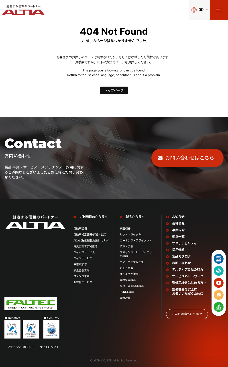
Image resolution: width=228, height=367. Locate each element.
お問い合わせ (181, 263)
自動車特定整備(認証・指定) (91, 234)
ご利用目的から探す (93, 217)
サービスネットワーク (187, 276)
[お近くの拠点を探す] (219, 307)
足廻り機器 (126, 268)
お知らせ (178, 217)
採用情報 (178, 249)
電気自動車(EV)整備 (85, 246)
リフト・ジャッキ (130, 234)
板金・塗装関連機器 (132, 286)
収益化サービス (82, 282)
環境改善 (125, 298)
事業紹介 (178, 230)
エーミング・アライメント (136, 240)
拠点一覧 (178, 236)
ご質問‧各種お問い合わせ (187, 314)
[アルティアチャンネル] (219, 283)
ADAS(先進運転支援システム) (91, 240)
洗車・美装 (126, 246)
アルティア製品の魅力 (187, 269)
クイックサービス (84, 252)
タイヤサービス (82, 258)
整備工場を (189, 282)
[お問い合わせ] (219, 295)
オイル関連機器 (129, 274)
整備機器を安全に (187, 291)
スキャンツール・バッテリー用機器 (137, 254)
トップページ (114, 90)
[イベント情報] (219, 259)
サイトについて (49, 347)
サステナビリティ (184, 243)
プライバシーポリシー (20, 347)
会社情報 (178, 223)
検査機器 (125, 228)
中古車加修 (80, 264)
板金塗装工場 (81, 270)
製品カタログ (181, 256)
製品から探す (135, 217)
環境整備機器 (128, 280)
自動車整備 (80, 228)
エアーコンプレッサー (133, 262)
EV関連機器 (127, 292)
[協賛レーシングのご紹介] (219, 271)
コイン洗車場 (81, 276)
